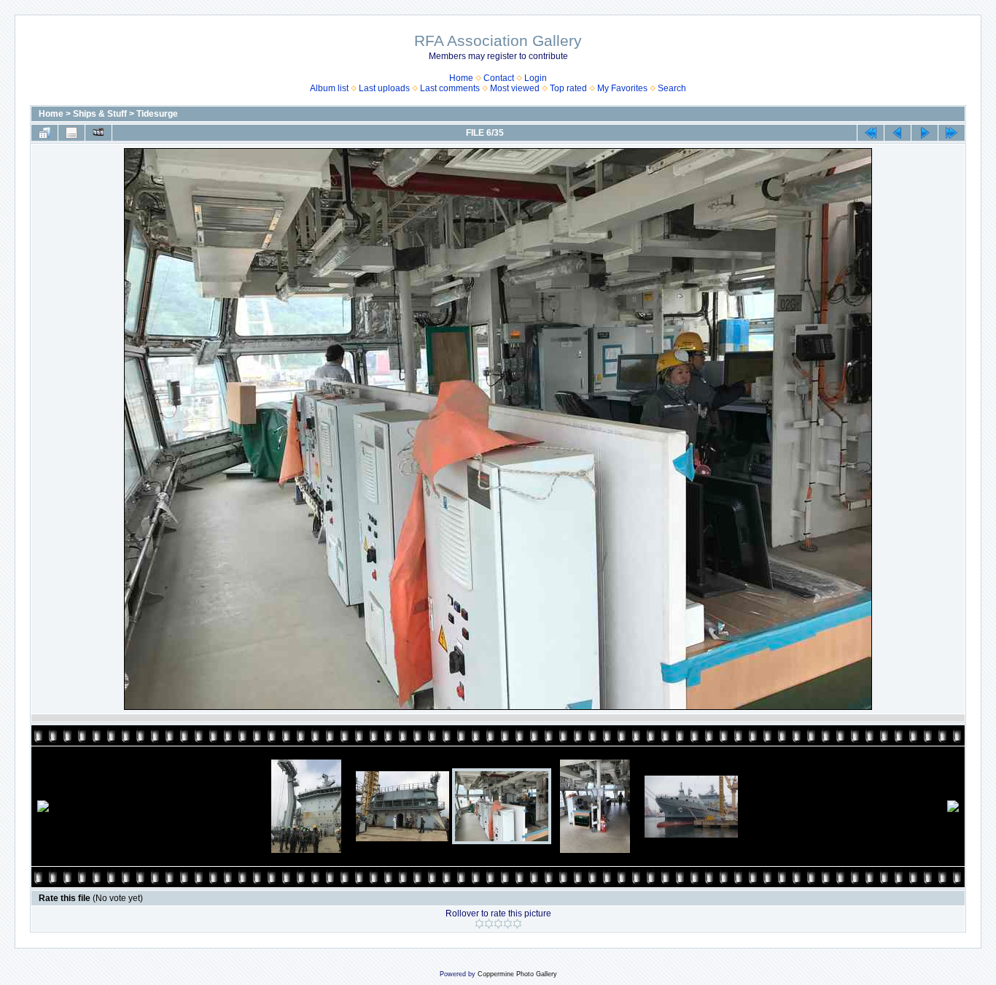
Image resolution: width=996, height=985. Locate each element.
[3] (498, 924)
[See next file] (924, 133)
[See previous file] (897, 133)
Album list (329, 88)
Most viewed (515, 88)
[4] (508, 924)
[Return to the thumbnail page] (44, 133)
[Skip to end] (951, 133)
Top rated (568, 88)
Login (535, 78)
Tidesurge (157, 114)
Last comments (450, 88)
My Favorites (622, 88)
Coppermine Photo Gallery (517, 974)
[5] (517, 924)
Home (461, 78)
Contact (498, 78)
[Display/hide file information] (71, 133)
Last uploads (384, 88)
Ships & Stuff (100, 114)
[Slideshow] (98, 133)
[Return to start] (870, 133)
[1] (479, 924)
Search (672, 88)
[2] (489, 924)
